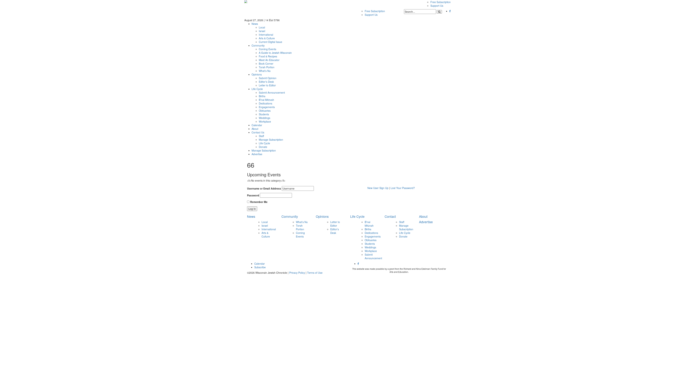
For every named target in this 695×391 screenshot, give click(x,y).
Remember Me (258, 202)
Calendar (257, 125)
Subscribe (260, 267)
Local (262, 27)
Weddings (264, 118)
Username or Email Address (264, 188)
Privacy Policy (297, 272)
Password (253, 195)
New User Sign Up (377, 188)
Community (258, 45)
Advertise (257, 154)
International (266, 34)
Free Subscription (440, 2)
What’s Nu (265, 71)
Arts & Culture (267, 38)
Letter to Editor (267, 85)
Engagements (267, 107)
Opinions (257, 74)
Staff (261, 136)
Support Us (436, 5)
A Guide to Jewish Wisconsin (275, 52)
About (255, 129)
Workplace (265, 121)
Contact (390, 216)
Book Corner (266, 63)
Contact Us (258, 132)
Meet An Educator (269, 60)
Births (262, 96)
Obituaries (265, 110)
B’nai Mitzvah (266, 100)
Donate (263, 147)
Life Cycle (257, 89)
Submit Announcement (272, 92)
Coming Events (267, 49)
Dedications (265, 103)
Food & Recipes (268, 56)
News (255, 24)
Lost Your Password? (403, 188)
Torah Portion (266, 67)
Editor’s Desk (266, 81)
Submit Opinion (267, 78)
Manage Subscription (271, 139)
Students (264, 114)
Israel (262, 31)
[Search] (439, 12)
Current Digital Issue (270, 42)
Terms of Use (315, 272)
